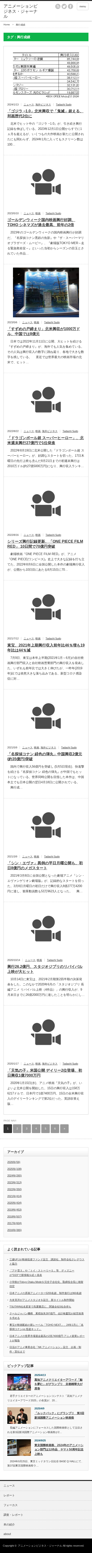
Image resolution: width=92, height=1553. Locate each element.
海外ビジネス (43, 104)
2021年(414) (14, 1196)
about (7, 1534)
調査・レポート (13, 1515)
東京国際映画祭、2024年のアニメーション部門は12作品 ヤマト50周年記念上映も (59, 1450)
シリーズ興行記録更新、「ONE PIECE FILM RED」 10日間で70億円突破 (45, 543)
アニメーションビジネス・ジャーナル (21, 11)
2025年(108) (14, 1168)
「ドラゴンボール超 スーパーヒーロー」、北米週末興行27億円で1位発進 (45, 440)
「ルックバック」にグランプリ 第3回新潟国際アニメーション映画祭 (59, 1415)
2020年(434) (14, 1202)
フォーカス (11, 1505)
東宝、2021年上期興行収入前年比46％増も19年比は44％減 (46, 647)
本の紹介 (9, 1524)
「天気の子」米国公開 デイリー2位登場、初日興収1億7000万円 (44, 1072)
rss (57, 6)
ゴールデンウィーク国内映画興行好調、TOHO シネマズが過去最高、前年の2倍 (41, 222)
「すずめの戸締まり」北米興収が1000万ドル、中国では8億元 (43, 331)
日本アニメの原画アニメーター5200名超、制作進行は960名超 (45, 1293)
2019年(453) (14, 1209)
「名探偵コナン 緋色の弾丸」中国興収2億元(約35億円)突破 (44, 756)
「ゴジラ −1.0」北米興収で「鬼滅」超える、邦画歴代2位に (45, 113)
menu (82, 6)
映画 (38, 213)
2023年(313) (14, 1182)
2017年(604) (14, 1223)
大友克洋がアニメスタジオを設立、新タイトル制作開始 (41, 1299)
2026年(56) (13, 1162)
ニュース (29, 104)
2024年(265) (14, 1175)
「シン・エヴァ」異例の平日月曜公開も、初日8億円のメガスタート (45, 865)
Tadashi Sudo (63, 104)
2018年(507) (14, 1216)
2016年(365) (14, 1230)
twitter (64, 6)
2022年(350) (14, 1189)
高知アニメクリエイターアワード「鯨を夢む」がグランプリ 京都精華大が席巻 (58, 1384)
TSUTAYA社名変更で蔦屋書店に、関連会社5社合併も (40, 1306)
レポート (9, 1495)
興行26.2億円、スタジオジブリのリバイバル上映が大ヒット (45, 969)
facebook (70, 6)
